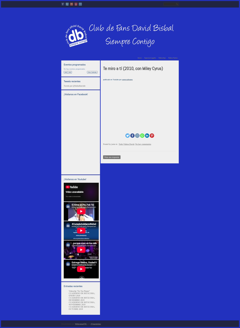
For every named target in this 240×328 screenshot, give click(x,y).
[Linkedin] (147, 135)
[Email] (80, 4)
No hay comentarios (143, 144)
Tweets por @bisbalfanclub (74, 86)
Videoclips (162, 58)
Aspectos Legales (150, 58)
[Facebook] (62, 4)
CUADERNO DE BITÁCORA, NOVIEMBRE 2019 (82, 303)
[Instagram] (71, 4)
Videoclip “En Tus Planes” (79, 291)
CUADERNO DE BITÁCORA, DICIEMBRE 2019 (82, 299)
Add (66, 72)
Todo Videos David (126, 144)
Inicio (140, 58)
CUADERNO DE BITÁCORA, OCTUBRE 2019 (82, 308)
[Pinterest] (152, 135)
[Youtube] (76, 4)
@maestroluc (96, 324)
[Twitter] (67, 4)
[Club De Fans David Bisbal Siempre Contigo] (117, 45)
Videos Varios (173, 58)
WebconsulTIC (81, 324)
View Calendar (92, 72)
